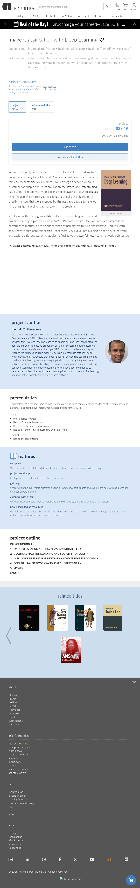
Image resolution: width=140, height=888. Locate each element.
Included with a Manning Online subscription (32, 89)
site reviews (18, 743)
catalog (20, 16)
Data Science (24, 92)
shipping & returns (18, 799)
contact (13, 810)
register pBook (16, 792)
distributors (14, 761)
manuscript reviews (19, 769)
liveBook (50, 16)
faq (10, 806)
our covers (14, 724)
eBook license (16, 840)
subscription (117, 16)
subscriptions (16, 720)
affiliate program (17, 772)
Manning (13, 695)
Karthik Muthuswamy (23, 81)
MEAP (36, 16)
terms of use (15, 836)
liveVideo (67, 16)
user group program (19, 747)
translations (15, 847)
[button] (5, 24)
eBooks (12, 717)
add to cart (70, 147)
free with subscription (70, 157)
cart (125, 9)
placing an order (17, 795)
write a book (15, 751)
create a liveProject (19, 754)
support (13, 814)
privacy (12, 833)
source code (15, 844)
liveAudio (100, 16)
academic (14, 758)
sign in (134, 9)
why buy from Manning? (22, 803)
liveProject (83, 16)
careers (12, 765)
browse (117, 9)
